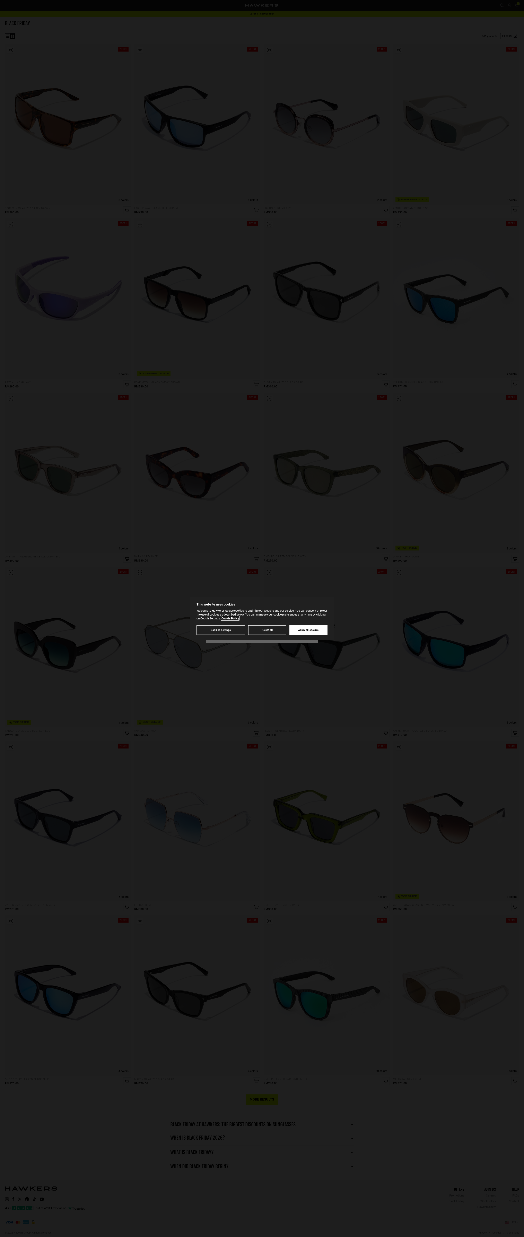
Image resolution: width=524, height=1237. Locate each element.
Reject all (267, 629)
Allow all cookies (308, 629)
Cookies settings (221, 629)
